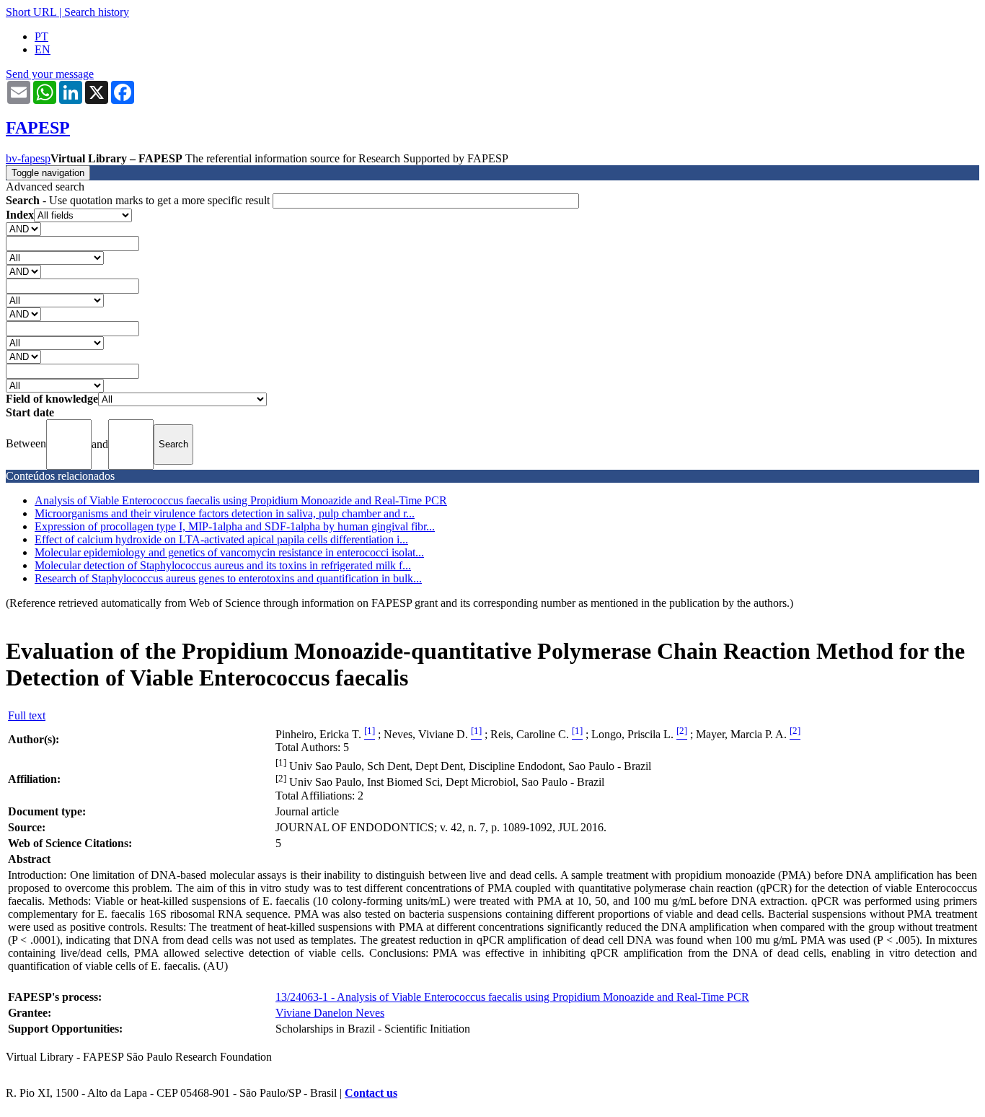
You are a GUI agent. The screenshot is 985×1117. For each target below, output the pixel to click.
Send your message (50, 74)
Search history (96, 12)
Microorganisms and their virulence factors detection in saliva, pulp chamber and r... (225, 513)
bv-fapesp (28, 158)
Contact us (371, 1093)
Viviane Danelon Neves (329, 1013)
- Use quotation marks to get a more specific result (139, 200)
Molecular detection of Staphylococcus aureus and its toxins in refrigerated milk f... (223, 565)
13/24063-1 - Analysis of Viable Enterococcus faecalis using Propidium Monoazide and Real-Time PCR (512, 997)
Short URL (31, 12)
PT (41, 36)
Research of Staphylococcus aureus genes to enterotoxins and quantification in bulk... (228, 578)
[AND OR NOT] (23, 228)
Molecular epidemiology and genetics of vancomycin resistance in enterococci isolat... (229, 552)
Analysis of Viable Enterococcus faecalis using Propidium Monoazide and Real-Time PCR (241, 500)
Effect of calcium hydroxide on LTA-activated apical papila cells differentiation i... (221, 539)
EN (42, 49)
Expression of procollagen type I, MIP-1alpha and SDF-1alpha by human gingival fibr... (235, 526)
